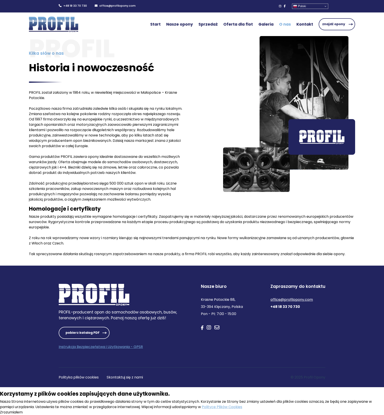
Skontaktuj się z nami (125, 377)
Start (155, 24)
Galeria (266, 24)
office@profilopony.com (117, 6)
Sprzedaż (208, 24)
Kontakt (304, 24)
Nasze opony (179, 24)
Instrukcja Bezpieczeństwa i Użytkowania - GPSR (101, 346)
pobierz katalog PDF (83, 332)
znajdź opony (333, 24)
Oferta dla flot (238, 24)
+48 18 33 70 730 (75, 6)
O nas (285, 24)
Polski (302, 6)
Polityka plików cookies (79, 377)
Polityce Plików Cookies (222, 406)
